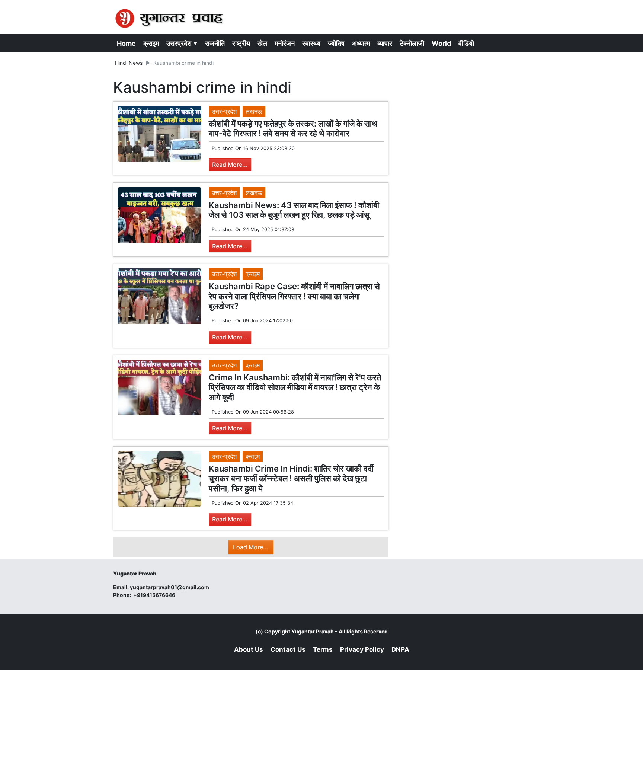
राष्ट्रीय (241, 43)
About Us (248, 649)
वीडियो (466, 43)
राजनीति (215, 43)
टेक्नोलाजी (412, 43)
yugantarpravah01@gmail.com (169, 587)
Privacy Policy (362, 649)
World (441, 43)
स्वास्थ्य (311, 43)
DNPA (400, 649)
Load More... (251, 547)
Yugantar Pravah (312, 631)
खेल (262, 43)
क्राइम (151, 43)
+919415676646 (154, 595)
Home (126, 43)
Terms (323, 649)
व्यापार (384, 43)
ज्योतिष (336, 43)
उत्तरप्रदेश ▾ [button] (182, 43)
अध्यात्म (361, 43)
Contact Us (288, 649)
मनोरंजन (285, 43)
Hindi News (129, 63)
